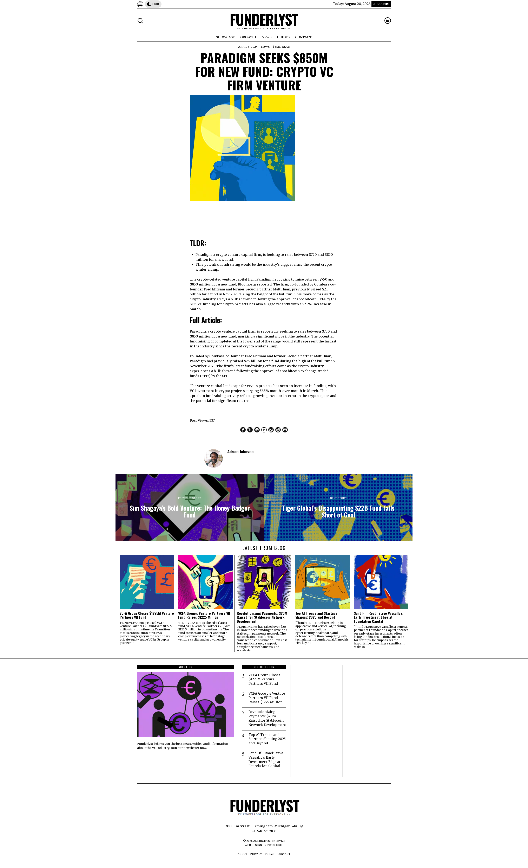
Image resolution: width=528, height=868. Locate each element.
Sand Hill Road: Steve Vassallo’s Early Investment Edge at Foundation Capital (378, 617)
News (265, 47)
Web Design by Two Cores (264, 845)
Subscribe (381, 4)
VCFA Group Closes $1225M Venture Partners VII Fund (147, 615)
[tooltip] (387, 20)
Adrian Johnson (240, 451)
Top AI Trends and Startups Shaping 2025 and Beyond (316, 615)
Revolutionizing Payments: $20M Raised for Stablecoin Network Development (262, 617)
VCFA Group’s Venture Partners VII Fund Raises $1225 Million (204, 615)
